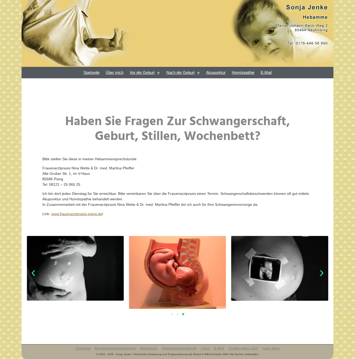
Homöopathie (243, 72)
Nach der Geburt (180, 72)
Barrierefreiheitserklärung (115, 348)
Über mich (114, 72)
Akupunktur (216, 72)
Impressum (148, 348)
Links (205, 348)
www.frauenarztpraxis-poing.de (76, 214)
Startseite (91, 72)
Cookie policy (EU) (244, 348)
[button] (33, 273)
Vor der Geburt (142, 72)
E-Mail (266, 72)
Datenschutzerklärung (179, 348)
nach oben (271, 348)
